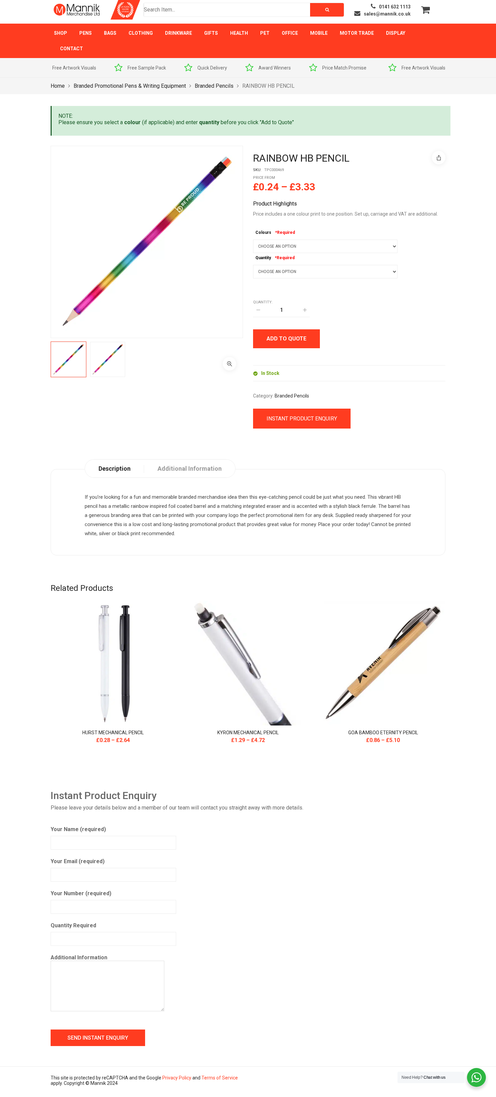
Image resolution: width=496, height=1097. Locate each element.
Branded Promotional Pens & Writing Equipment (130, 86)
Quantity (263, 257)
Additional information (190, 468)
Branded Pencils (214, 86)
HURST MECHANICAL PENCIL (113, 732)
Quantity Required (73, 925)
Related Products (82, 588)
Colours (263, 232)
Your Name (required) (78, 829)
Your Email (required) (78, 861)
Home (58, 86)
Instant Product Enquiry (302, 418)
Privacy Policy (176, 1077)
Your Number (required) (81, 893)
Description (115, 468)
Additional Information (79, 957)
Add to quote (286, 338)
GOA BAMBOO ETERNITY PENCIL (383, 732)
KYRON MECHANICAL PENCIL (248, 732)
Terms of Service (219, 1077)
